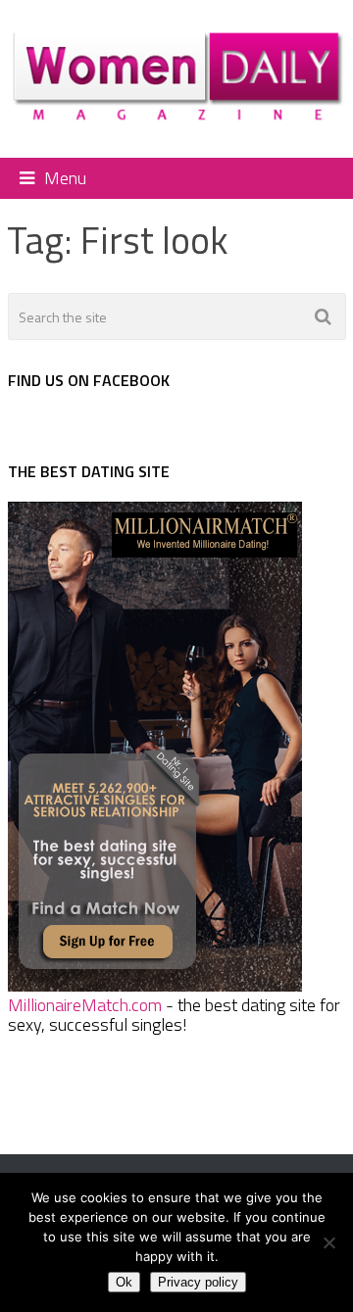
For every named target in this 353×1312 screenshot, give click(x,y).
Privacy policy (198, 1282)
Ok (124, 1282)
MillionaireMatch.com (85, 1005)
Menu (65, 178)
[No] (328, 1242)
